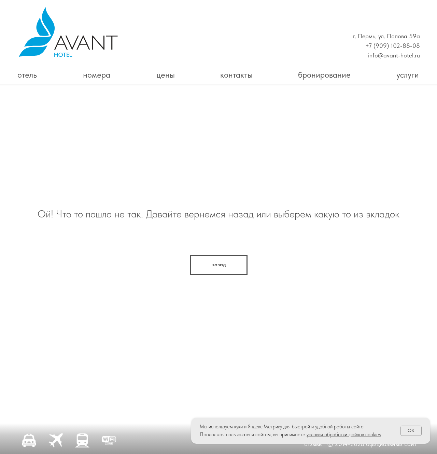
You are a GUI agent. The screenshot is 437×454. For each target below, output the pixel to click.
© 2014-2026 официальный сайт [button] (372, 444)
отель (27, 75)
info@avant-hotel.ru (394, 55)
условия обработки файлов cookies (344, 434)
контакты (236, 75)
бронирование (324, 75)
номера (96, 75)
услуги (407, 75)
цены (165, 75)
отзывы (313, 444)
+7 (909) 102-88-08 (392, 45)
